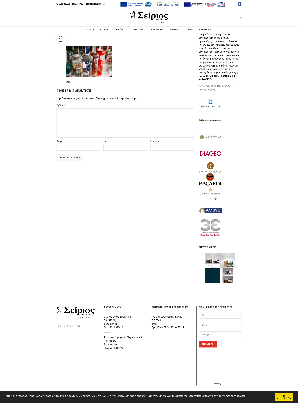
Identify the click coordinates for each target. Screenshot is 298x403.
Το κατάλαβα (284, 397)
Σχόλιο (60, 105)
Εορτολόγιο (218, 384)
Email (105, 141)
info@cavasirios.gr (97, 4)
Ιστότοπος (155, 141)
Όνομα (59, 141)
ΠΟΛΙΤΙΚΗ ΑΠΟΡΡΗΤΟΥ (68, 325)
